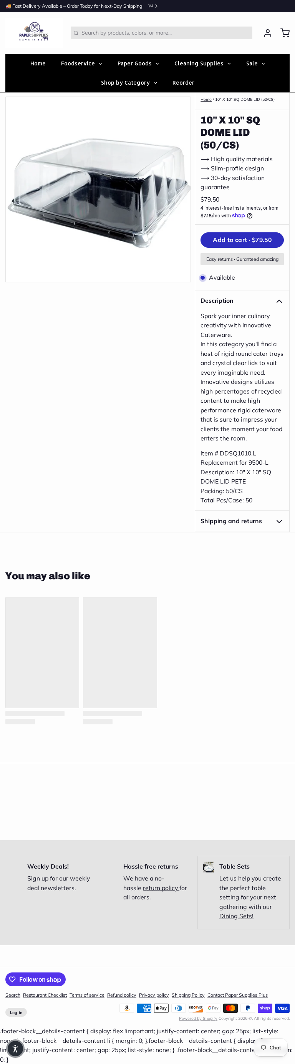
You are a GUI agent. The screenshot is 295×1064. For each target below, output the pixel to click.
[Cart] (282, 33)
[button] (242, 240)
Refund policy (121, 995)
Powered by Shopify (198, 1018)
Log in (16, 1012)
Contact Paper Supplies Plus (237, 995)
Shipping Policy (188, 995)
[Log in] (265, 33)
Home (206, 99)
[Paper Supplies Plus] (34, 33)
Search (12, 995)
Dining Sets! (236, 916)
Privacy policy (154, 995)
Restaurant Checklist (45, 995)
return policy (161, 888)
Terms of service (87, 995)
